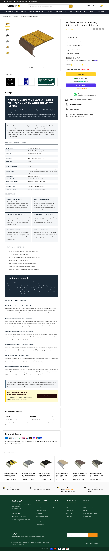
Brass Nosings (39, 507)
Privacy (86, 543)
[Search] (71, 6)
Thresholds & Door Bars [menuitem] (36, 11)
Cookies (96, 543)
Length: (74, 50)
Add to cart (81, 74)
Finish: (71, 34)
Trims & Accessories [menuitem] (61, 11)
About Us (55, 505)
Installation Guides (87, 505)
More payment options (81, 88)
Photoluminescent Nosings (42, 516)
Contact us (54, 423)
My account (90, 7)
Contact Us (68, 505)
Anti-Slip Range (39, 519)
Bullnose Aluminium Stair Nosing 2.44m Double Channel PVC (10, 475)
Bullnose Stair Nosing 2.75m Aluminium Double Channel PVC (28, 475)
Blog (54, 507)
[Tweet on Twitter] (100, 29)
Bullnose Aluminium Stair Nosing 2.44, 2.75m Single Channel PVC (62, 475)
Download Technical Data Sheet (46, 396)
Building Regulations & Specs (90, 513)
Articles (85, 510)
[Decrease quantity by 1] (73, 65)
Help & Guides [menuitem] (100, 11)
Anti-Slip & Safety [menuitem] (21, 11)
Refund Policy (69, 513)
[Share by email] (103, 29)
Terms (91, 543)
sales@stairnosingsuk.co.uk (77, 116)
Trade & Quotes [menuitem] (88, 11)
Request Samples (87, 516)
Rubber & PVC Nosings (41, 510)
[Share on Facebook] (94, 29)
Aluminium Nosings (40, 505)
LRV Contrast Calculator (88, 507)
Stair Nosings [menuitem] (9, 11)
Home (4, 16)
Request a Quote (87, 519)
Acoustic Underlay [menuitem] (75, 11)
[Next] (106, 468)
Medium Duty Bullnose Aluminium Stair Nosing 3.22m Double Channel (44, 475)
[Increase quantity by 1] (80, 65)
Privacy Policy (69, 516)
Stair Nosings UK (70, 29)
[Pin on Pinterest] (97, 29)
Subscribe (93, 535)
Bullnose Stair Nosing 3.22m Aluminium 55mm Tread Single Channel (80, 475)
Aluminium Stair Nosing (12, 16)
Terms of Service (70, 519)
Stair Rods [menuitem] (49, 11)
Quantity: (68, 64)
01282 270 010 (84, 114)
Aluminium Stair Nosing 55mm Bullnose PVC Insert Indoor (96, 475)
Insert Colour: (76, 42)
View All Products (40, 524)
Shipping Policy (69, 510)
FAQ (67, 507)
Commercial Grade (40, 521)
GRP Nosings (39, 513)
